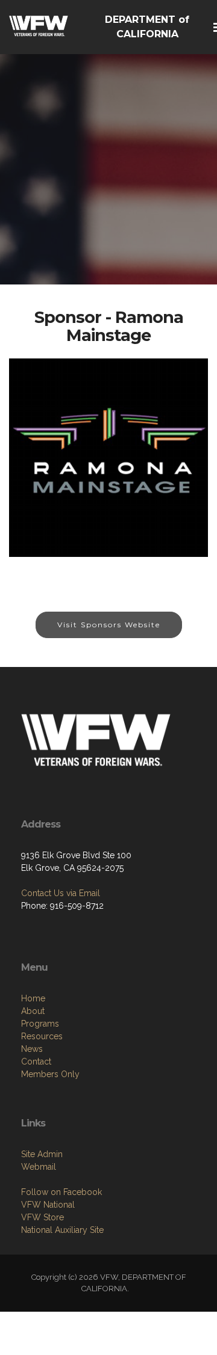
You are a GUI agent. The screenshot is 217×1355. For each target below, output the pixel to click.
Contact (36, 1061)
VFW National (48, 1204)
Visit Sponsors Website (108, 624)
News (32, 1049)
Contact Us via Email (60, 893)
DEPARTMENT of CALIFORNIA (147, 27)
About (33, 1011)
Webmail (38, 1167)
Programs (40, 1023)
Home (33, 998)
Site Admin (42, 1154)
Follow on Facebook (61, 1192)
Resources (42, 1036)
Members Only (50, 1074)
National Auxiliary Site (62, 1230)
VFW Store (42, 1217)
